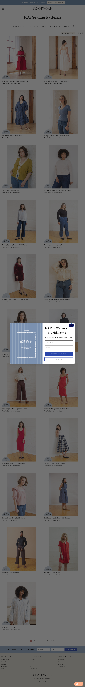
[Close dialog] (71, 325)
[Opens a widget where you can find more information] (78, 684)
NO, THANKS (59, 359)
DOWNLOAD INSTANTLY (58, 354)
